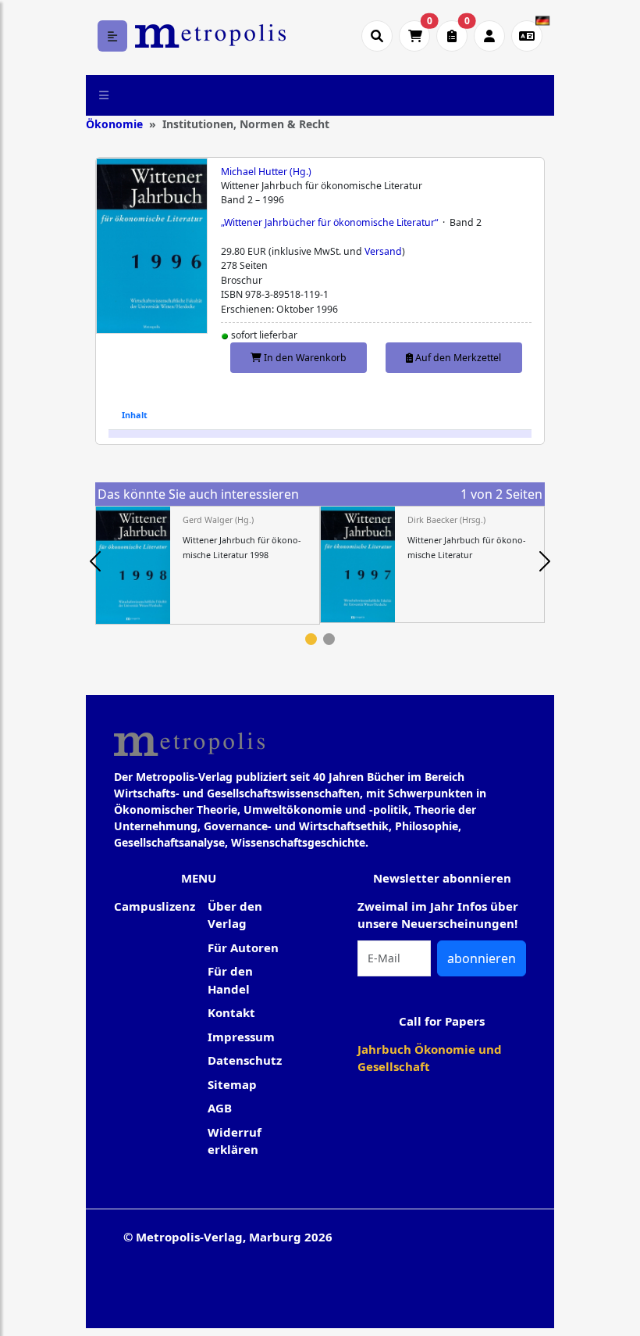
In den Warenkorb (304, 357)
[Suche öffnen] (377, 36)
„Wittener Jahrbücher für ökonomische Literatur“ (329, 222)
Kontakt (231, 1012)
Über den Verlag (235, 915)
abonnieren (481, 958)
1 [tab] (311, 639)
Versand (383, 251)
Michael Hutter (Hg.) (266, 171)
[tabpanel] (207, 565)
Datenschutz (245, 1060)
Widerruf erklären (234, 1141)
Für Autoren (243, 947)
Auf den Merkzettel (457, 357)
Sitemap (232, 1084)
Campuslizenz (154, 906)
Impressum (241, 1036)
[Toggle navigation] (104, 95)
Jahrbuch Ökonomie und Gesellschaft (429, 1058)
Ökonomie (114, 123)
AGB (220, 1108)
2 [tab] (329, 639)
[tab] (134, 415)
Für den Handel (230, 980)
